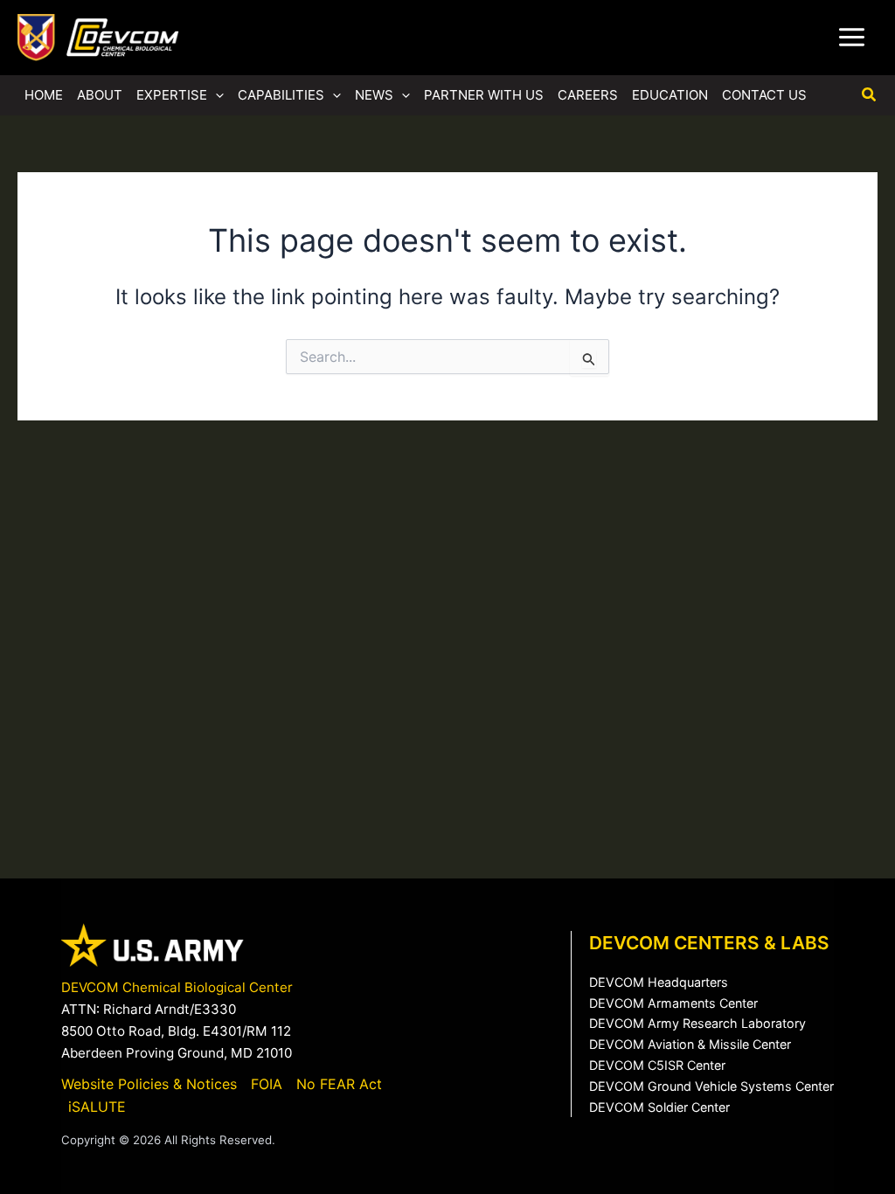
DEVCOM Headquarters (658, 982)
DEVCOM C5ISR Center (657, 1065)
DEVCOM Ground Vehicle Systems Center (711, 1086)
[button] (215, 95)
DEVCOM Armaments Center (673, 1003)
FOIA (266, 1084)
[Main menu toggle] (852, 37)
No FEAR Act (339, 1084)
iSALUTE (97, 1106)
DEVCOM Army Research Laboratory (697, 1023)
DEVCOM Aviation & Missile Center (690, 1044)
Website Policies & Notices (149, 1084)
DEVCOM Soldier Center (659, 1107)
